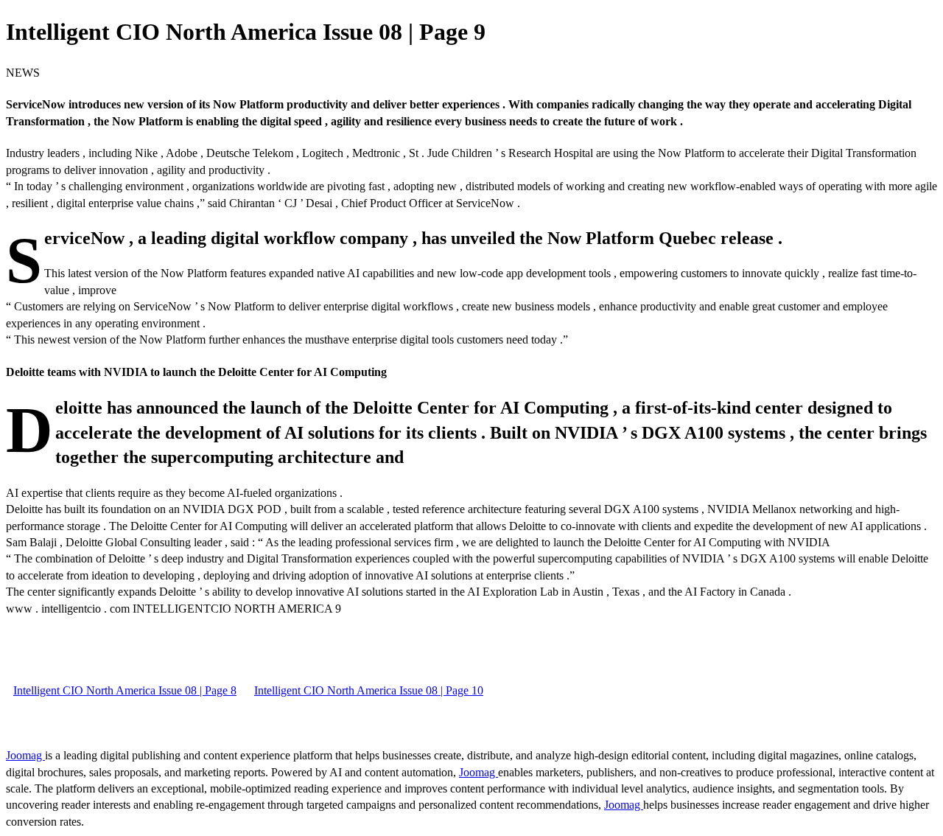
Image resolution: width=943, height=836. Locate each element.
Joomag (25, 755)
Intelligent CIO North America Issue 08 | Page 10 (368, 690)
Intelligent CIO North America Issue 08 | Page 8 (124, 690)
